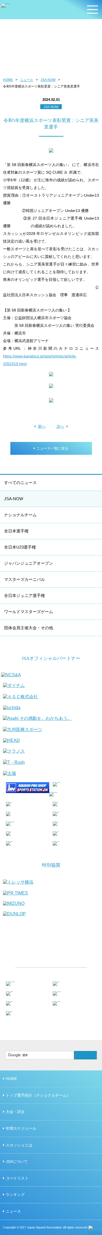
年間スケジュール (21, 1128)
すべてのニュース (20, 482)
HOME (8, 80)
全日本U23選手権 (20, 547)
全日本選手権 (16, 531)
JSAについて (17, 1161)
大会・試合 (15, 1111)
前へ (42, 426)
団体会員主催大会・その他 (28, 627)
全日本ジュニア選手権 (24, 595)
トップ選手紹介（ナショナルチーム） (38, 1095)
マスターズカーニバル (24, 579)
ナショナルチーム (20, 514)
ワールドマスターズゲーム (28, 611)
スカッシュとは (19, 1145)
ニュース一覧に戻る (52, 448)
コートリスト (17, 1178)
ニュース (26, 80)
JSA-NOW (48, 80)
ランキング (15, 1194)
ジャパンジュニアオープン (28, 563)
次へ (60, 426)
